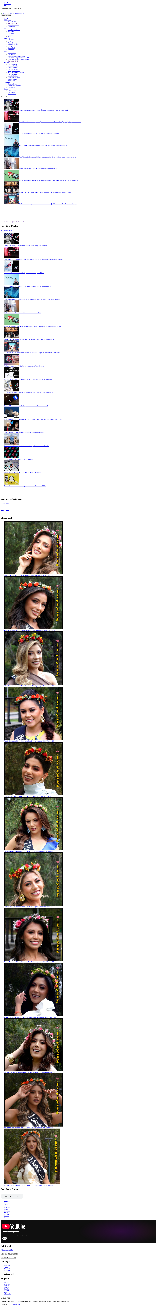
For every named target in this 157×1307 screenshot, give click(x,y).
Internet (6, 1214)
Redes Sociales (12, 43)
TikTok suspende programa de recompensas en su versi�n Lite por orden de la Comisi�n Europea (48, 204)
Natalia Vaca (11, 80)
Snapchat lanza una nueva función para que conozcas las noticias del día (25, 486)
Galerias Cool (12, 90)
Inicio (6, 2)
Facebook (7, 1265)
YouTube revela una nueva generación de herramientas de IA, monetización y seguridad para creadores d (34, 259)
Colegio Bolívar (12, 67)
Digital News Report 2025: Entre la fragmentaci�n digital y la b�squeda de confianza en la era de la (48, 180)
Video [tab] (6, 1204)
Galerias (6, 1216)
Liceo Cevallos (12, 74)
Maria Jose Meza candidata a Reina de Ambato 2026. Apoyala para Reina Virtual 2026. (29, 686)
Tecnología (11, 31)
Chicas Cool (11, 54)
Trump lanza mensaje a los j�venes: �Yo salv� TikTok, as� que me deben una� (43, 110)
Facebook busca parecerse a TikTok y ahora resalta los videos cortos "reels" (26, 406)
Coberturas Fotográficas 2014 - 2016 (18, 58)
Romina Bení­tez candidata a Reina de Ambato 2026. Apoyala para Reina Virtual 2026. (29, 962)
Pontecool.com (16, 1304)
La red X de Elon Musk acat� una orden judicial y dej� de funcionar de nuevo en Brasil (45, 192)
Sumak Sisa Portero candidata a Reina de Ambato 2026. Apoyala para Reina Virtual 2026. (30, 1017)
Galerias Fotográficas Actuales (16, 56)
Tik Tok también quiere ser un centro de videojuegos (19, 459)
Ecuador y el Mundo (14, 30)
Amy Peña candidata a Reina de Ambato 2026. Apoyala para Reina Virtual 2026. (27, 796)
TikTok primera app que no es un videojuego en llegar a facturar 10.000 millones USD (29, 392)
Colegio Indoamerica (14, 77)
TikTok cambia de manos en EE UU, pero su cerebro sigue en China (39, 133)
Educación (11, 49)
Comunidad (11, 48)
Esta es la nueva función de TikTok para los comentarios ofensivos (23, 472)
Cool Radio (7, 4)
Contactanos (7, 5)
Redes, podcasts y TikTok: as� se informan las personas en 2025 (38, 168)
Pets (5, 1217)
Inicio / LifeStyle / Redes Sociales (14, 221)
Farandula (11, 33)
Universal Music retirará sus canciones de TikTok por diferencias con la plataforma (28, 379)
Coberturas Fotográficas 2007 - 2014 (18, 59)
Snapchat (7, 1211)
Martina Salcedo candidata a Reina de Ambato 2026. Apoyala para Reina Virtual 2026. (29, 575)
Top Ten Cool (12, 21)
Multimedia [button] (7, 20)
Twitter (6, 1267)
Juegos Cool (11, 26)
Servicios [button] (7, 82)
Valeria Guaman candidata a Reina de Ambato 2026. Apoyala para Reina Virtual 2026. (29, 741)
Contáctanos (11, 87)
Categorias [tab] (7, 1201)
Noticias (6, 1282)
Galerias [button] (6, 51)
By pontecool (4, 230)
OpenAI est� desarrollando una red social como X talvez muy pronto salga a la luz (43, 145)
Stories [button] (6, 89)
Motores (6, 1287)
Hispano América (13, 66)
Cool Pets (11, 39)
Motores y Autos (13, 44)
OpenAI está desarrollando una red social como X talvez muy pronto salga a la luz (27, 286)
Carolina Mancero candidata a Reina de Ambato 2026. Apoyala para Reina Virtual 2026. (29, 630)
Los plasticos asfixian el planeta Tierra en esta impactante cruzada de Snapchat (26, 446)
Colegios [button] (6, 62)
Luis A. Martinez (13, 76)
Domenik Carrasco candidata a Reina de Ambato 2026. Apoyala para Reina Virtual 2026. (30, 1072)
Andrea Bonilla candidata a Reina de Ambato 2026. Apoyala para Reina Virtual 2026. (29, 906)
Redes (10, 230)
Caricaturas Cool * (13, 61)
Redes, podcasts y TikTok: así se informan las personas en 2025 (22, 313)
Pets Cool (7, 1289)
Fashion (10, 41)
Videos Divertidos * (13, 23)
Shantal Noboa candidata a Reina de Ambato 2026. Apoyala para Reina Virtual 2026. (28, 1127)
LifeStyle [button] (7, 38)
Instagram (7, 1270)
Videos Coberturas (13, 25)
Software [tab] (7, 1203)
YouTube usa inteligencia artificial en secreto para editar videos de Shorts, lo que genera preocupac (47, 157)
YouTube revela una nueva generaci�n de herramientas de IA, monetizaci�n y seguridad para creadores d (50, 122)
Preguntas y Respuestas (14, 85)
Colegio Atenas (12, 79)
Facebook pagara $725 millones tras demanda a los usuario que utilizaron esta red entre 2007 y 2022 (33, 419)
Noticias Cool (12, 94)
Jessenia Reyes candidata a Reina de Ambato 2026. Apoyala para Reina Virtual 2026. (28, 851)
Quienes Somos (12, 84)
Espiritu (10, 46)
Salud (9, 36)
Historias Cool (12, 53)
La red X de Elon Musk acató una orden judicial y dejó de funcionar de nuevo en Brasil (29, 339)
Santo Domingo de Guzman (16, 72)
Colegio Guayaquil (13, 69)
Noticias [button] (6, 28)
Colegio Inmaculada (14, 71)
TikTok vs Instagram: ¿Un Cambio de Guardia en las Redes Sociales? (24, 366)
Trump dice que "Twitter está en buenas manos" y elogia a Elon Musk (24, 432)
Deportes (10, 35)
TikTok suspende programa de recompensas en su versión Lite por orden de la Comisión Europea (32, 352)
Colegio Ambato (12, 64)
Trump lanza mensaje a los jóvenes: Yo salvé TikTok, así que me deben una (26, 245)
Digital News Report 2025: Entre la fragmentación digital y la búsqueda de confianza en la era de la (32, 326)
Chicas (6, 1212)
